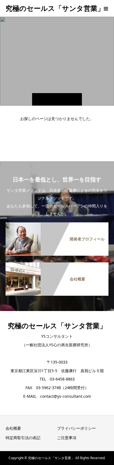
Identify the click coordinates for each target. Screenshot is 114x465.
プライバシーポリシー (76, 428)
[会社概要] (57, 263)
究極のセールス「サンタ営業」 (55, 8)
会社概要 (13, 428)
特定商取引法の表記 (23, 437)
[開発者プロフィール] (57, 223)
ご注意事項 (66, 437)
